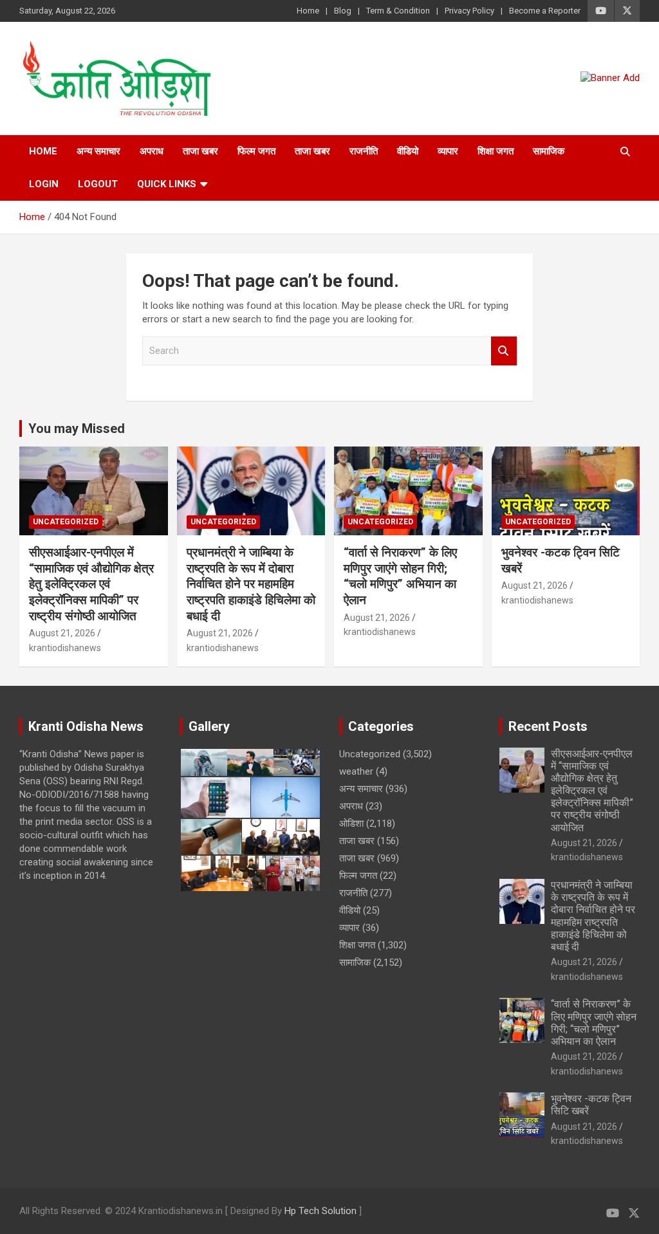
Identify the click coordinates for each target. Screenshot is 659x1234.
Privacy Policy (469, 10)
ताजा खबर (200, 151)
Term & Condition (398, 10)
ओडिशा (351, 823)
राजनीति (363, 151)
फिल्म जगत (256, 151)
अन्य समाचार (98, 151)
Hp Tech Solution (320, 1211)
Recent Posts (548, 726)
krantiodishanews (65, 648)
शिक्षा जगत (496, 151)
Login (44, 184)
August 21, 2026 (62, 633)
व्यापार (448, 151)
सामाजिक (548, 151)
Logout (98, 184)
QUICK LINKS (166, 184)
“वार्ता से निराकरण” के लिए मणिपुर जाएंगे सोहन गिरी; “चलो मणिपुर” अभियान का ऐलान (400, 576)
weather (356, 771)
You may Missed (76, 428)
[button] (203, 763)
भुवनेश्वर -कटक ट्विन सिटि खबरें (591, 1104)
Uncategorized (65, 521)
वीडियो (407, 151)
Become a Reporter (544, 10)
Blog (342, 10)
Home (308, 10)
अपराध (151, 151)
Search (504, 350)
